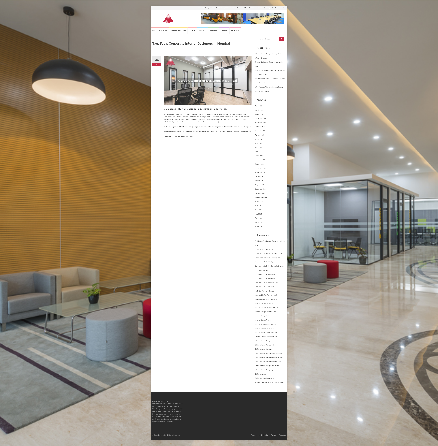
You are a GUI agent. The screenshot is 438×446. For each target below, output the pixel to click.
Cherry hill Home (160, 30)
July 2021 (258, 206)
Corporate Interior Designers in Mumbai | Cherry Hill (195, 109)
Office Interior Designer (263, 349)
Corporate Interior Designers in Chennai (269, 266)
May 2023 (258, 147)
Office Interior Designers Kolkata (267, 366)
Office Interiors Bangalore (264, 378)
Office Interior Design (263, 341)
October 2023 (260, 127)
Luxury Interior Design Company (266, 336)
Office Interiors (260, 374)
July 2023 (258, 139)
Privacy (267, 8)
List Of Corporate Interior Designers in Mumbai (196, 131)
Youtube (282, 435)
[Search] (281, 39)
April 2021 (258, 218)
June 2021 (258, 210)
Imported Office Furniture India (266, 295)
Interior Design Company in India (267, 307)
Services (213, 30)
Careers (224, 30)
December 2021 (260, 189)
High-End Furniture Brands (264, 291)
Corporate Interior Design (264, 262)
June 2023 (258, 143)
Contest (251, 8)
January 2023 (259, 164)
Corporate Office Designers (181, 127)
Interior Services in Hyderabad (266, 332)
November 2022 (260, 172)
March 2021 (259, 222)
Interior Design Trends (263, 320)
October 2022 (260, 176)
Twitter (273, 435)
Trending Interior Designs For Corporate (269, 382)
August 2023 (259, 135)
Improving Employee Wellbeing (266, 299)
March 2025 (259, 110)
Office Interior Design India (265, 345)
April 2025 (258, 106)
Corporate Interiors (262, 270)
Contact (235, 30)
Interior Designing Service (264, 328)
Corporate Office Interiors (264, 287)
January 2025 (259, 114)
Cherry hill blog (178, 30)
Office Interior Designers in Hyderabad (269, 357)
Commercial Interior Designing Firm (267, 258)
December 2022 (260, 168)
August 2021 (259, 201)
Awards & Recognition (205, 8)
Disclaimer (276, 8)
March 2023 (259, 156)
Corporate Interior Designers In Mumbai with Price (218, 127)
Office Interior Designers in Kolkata (268, 361)
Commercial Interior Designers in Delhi (269, 253)
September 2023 (261, 131)
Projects (202, 30)
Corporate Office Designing (265, 278)
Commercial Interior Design (264, 249)
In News (219, 8)
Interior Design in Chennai (264, 316)
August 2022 (259, 185)
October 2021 (260, 193)
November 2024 (260, 122)
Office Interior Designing (264, 370)
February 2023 (260, 160)
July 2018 (258, 226)
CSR (244, 8)
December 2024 (260, 118)
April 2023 (258, 152)
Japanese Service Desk (233, 8)
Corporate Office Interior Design (266, 283)
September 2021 (261, 197)
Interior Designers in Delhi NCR (266, 324)
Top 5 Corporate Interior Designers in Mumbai (231, 131)
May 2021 (258, 214)
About (192, 30)
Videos (259, 8)
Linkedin (264, 435)
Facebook (254, 435)
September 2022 (261, 181)
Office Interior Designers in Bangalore (268, 353)
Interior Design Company (264, 303)
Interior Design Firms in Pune (265, 312)
